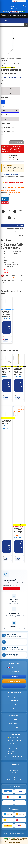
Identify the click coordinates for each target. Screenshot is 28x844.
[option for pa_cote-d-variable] (11, 134)
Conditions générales (14, 697)
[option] (10, 89)
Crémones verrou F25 (17, 189)
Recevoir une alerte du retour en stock (13, 182)
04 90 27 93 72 (15, 748)
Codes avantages (14, 671)
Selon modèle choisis (10, 190)
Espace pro (15, 676)
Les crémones (10, 58)
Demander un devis (15, 681)
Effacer (3, 137)
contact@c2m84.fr (15, 751)
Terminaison (4, 97)
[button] (21, 30)
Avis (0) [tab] (21, 235)
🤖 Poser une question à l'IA (21, 11)
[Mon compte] (25, 6)
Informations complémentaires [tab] (15, 228)
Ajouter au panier (18, 142)
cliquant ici (5, 179)
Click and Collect (14, 727)
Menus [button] (5, 20)
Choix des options (9, 326)
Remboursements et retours (14, 723)
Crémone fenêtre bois (11, 187)
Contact (14, 708)
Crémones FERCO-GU (8, 189)
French (17, 1)
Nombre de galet (6, 115)
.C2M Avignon (14, 7)
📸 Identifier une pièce (13, 11)
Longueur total (5, 106)
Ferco (14, 194)
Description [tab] (20, 225)
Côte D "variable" (6, 123)
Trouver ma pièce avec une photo (11, 588)
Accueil (3, 58)
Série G (3, 84)
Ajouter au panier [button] (9, 384)
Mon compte (14, 719)
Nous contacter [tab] (19, 232)
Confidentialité (14, 701)
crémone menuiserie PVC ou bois (13, 192)
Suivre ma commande (15, 686)
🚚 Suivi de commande (6, 11)
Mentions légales (14, 704)
